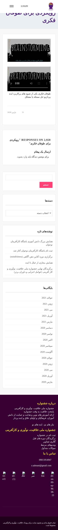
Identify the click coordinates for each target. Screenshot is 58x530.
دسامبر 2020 (47, 328)
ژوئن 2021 (48, 304)
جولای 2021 (47, 298)
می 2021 (48, 310)
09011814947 (45, 460)
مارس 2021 (47, 322)
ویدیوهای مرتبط (48, 445)
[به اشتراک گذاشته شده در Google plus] (50, 117)
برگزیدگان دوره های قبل (44, 438)
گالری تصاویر (49, 441)
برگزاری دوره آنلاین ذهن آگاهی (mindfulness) (31, 256)
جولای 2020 (47, 358)
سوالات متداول (48, 448)
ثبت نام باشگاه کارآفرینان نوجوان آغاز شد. (33, 250)
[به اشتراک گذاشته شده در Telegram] (48, 117)
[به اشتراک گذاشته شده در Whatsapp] (43, 117)
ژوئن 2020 (48, 364)
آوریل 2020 (47, 376)
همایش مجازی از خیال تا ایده (39, 263)
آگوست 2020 (46, 352)
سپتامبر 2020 (46, 346)
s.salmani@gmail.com (41, 465)
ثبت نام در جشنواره (46, 435)
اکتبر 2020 (48, 340)
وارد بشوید (22, 157)
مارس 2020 (47, 382)
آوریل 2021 (47, 316)
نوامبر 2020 (47, 334)
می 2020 (48, 370)
